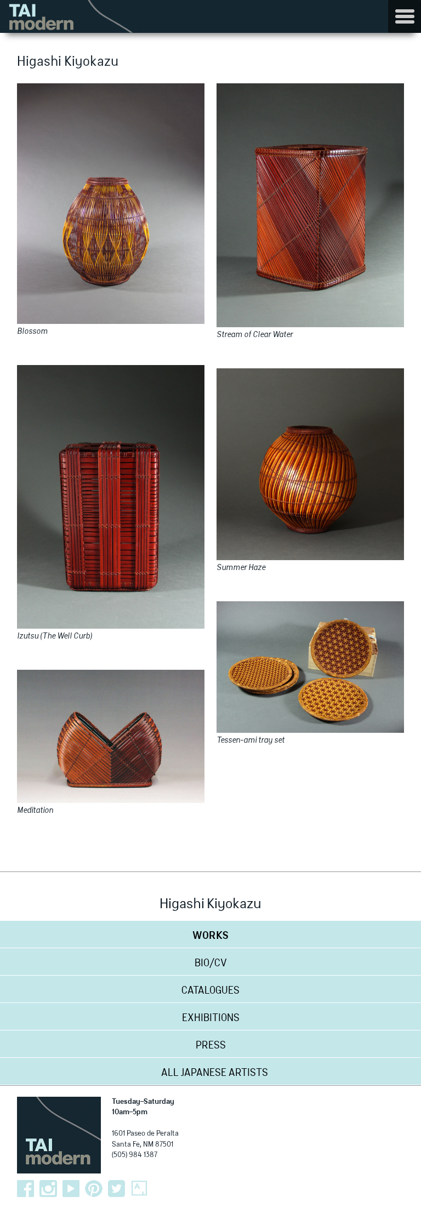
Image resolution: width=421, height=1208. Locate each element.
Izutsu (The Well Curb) (54, 636)
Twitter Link (117, 1189)
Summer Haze (241, 568)
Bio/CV (211, 963)
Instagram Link (48, 1189)
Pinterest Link (94, 1189)
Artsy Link (139, 1189)
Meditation (35, 810)
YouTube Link (71, 1189)
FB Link (26, 1189)
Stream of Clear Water (255, 335)
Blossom (32, 331)
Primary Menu (404, 16)
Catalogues (210, 991)
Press (211, 1046)
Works (210, 936)
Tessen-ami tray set (251, 740)
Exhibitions (211, 1018)
